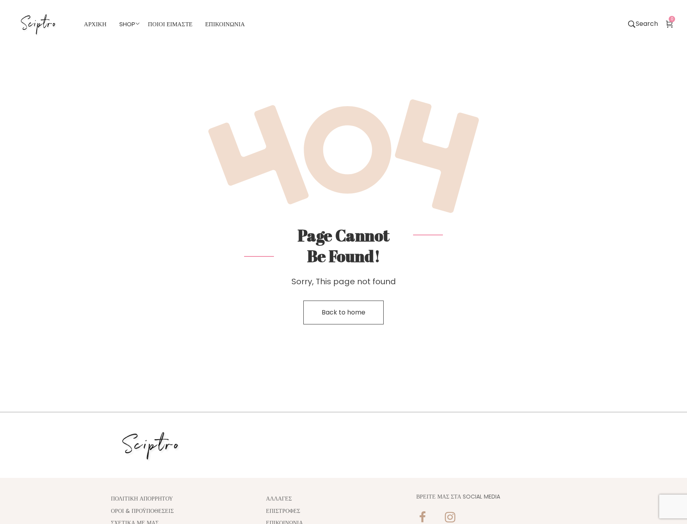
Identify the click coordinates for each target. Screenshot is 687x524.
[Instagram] (450, 517)
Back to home (343, 312)
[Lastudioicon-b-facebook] (422, 517)
